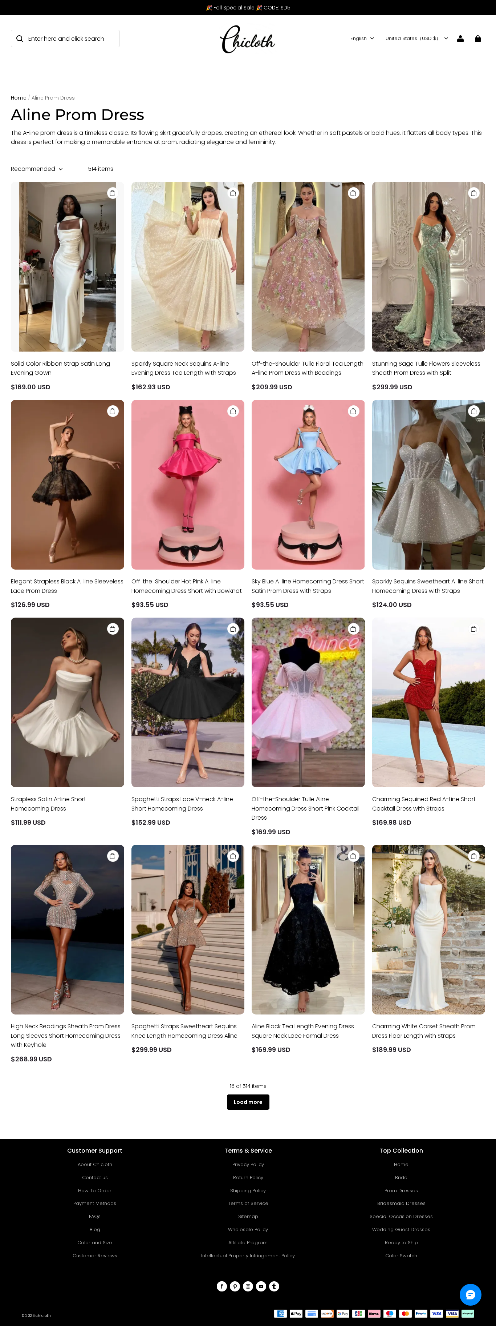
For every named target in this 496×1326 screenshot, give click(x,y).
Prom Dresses (401, 1190)
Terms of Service (248, 1203)
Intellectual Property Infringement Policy (248, 1255)
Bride (401, 1177)
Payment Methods (94, 1203)
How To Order (94, 1190)
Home (19, 97)
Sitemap (248, 1216)
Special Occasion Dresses (401, 1216)
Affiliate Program (248, 1242)
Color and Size (94, 1242)
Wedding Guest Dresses (401, 1229)
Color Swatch (401, 1255)
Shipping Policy (248, 1190)
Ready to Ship (401, 1242)
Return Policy (248, 1177)
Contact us (95, 1177)
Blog (95, 1229)
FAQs (95, 1216)
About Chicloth (95, 1164)
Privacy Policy (248, 1164)
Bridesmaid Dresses (401, 1203)
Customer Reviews (95, 1255)
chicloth (43, 1315)
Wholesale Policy (248, 1229)
